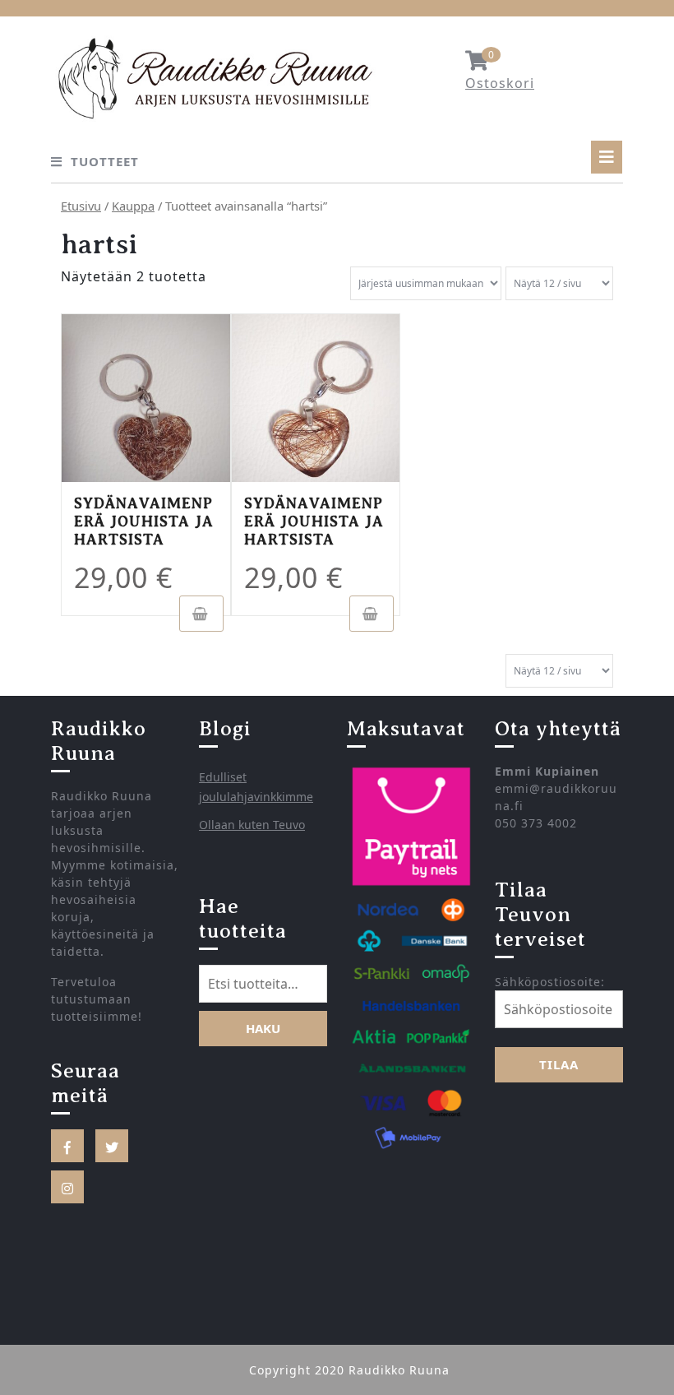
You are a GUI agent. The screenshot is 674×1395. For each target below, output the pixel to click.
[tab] (606, 157)
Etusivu (81, 205)
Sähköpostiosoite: (550, 981)
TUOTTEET (105, 161)
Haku (263, 1028)
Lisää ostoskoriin (201, 614)
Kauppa (133, 205)
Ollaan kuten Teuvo (252, 824)
